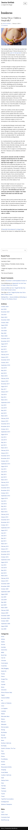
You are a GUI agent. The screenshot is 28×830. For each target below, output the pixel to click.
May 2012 (3, 506)
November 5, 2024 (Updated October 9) (11, 258)
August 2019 (4, 344)
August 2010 (4, 562)
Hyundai (3, 684)
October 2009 (4, 589)
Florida (3, 674)
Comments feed (5, 817)
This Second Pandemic (7, 273)
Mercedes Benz (5, 716)
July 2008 (3, 629)
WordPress (14, 828)
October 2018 (4, 362)
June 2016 (4, 394)
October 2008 (4, 621)
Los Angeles (4, 708)
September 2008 (5, 623)
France (3, 676)
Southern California (6, 775)
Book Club (3, 655)
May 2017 (3, 389)
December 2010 (5, 551)
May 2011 (3, 538)
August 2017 (4, 386)
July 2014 (3, 437)
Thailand (3, 788)
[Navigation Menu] (25, 3)
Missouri (3, 722)
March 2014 (4, 448)
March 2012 (4, 511)
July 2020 (3, 328)
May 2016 (3, 397)
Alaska (3, 642)
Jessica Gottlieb (7, 23)
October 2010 (4, 557)
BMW (2, 652)
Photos (3, 756)
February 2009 (5, 610)
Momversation (5, 727)
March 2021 (4, 317)
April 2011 (3, 541)
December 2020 (5, 320)
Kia (2, 700)
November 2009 (5, 586)
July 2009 (3, 597)
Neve (2, 828)
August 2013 (4, 466)
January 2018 (4, 381)
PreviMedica (4, 759)
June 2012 (4, 503)
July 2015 (3, 405)
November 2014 (5, 426)
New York (3, 738)
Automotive (4, 650)
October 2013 (4, 461)
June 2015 (4, 408)
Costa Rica (4, 666)
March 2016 (4, 400)
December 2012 (5, 488)
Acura (2, 636)
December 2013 (5, 456)
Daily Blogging (5, 668)
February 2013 (5, 482)
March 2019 (4, 352)
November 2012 (5, 490)
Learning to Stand (5, 261)
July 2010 (3, 565)
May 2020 (3, 333)
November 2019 (5, 341)
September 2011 (5, 528)
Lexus (2, 706)
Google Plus (4, 679)
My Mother (4, 732)
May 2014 (3, 442)
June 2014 (4, 440)
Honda (2, 682)
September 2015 (5, 402)
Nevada (3, 735)
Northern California (6, 743)
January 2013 (4, 485)
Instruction (3, 690)
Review (3, 761)
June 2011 (4, 535)
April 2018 (3, 373)
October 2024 (4, 306)
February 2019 (5, 354)
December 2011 (5, 519)
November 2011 (5, 522)
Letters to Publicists (6, 703)
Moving (3, 730)
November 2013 (5, 458)
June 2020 (4, 330)
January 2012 (4, 517)
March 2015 (4, 416)
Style (2, 783)
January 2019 (4, 357)
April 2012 (3, 509)
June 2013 (4, 472)
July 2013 (3, 469)
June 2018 (4, 368)
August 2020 (4, 325)
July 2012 (3, 501)
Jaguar (3, 695)
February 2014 (5, 450)
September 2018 (5, 365)
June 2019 (4, 346)
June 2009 (4, 599)
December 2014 (5, 424)
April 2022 (3, 309)
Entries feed (4, 814)
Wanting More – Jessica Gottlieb (9, 297)
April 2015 (3, 413)
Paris (2, 751)
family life (3, 671)
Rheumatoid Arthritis (6, 767)
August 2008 (4, 626)
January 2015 (4, 421)
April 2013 (3, 477)
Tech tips (3, 786)
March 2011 (4, 543)
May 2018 (3, 370)
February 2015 (5, 418)
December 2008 (5, 615)
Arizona (3, 644)
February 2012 (5, 514)
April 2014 (3, 445)
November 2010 (5, 554)
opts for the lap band (15, 53)
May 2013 (3, 474)
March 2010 (4, 575)
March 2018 (4, 376)
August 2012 (4, 498)
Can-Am (3, 658)
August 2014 (4, 434)
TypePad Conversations (7, 799)
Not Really (3, 746)
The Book (3, 791)
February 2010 (5, 578)
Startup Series (5, 780)
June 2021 (4, 314)
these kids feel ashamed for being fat (12, 229)
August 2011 (4, 530)
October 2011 (4, 525)
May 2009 (3, 602)
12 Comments (4, 25)
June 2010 (4, 567)
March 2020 (4, 336)
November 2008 (5, 618)
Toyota (3, 793)
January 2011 (4, 549)
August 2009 (4, 594)
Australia (3, 647)
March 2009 (4, 607)
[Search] (25, 250)
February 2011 (5, 546)
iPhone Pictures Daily (6, 692)
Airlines (3, 639)
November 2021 (5, 312)
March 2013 (4, 480)
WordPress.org (5, 820)
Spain (2, 778)
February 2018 (5, 378)
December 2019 (5, 338)
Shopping (3, 769)
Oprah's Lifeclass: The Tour (8, 748)
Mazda (3, 714)
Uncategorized (5, 801)
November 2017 (5, 384)
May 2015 (3, 410)
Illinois (2, 687)
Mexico (3, 719)
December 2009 (5, 583)
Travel (2, 796)
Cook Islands (4, 663)
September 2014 (5, 432)
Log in (2, 812)
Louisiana (3, 711)
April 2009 (3, 605)
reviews (3, 764)
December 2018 (5, 360)
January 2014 (4, 453)
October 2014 (4, 429)
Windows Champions (6, 804)
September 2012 (5, 495)
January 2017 (4, 392)
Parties (3, 753)
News (2, 740)
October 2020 (4, 322)
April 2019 (3, 349)
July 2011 (3, 533)
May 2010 (3, 570)
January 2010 (4, 581)
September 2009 (5, 591)
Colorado (3, 660)
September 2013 (5, 464)
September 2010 (5, 559)
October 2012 (4, 493)
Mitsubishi (3, 724)
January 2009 (4, 613)
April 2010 (3, 573)
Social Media (4, 772)
